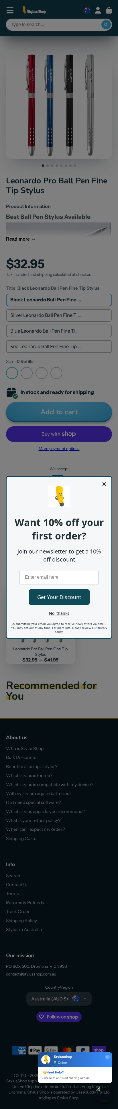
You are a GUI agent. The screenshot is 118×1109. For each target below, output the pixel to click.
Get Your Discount (59, 597)
